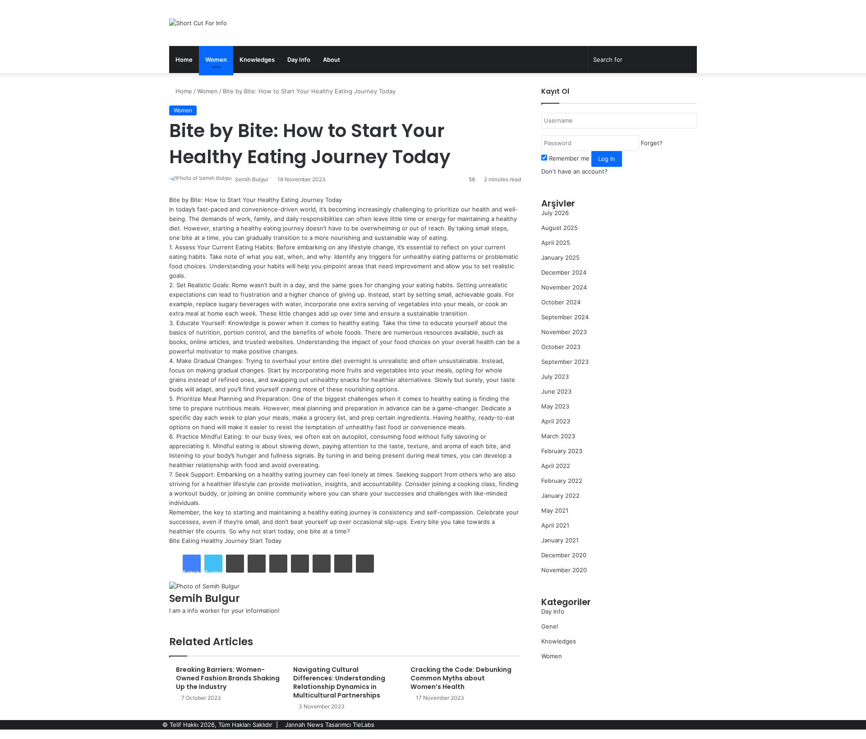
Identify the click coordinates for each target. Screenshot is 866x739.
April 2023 (555, 421)
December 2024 (563, 272)
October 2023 (560, 346)
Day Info (298, 59)
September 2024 (565, 317)
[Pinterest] (278, 564)
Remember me (569, 158)
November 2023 (564, 331)
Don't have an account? (574, 171)
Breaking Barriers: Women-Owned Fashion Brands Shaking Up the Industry (228, 678)
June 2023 (556, 391)
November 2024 (564, 287)
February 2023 (561, 450)
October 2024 (560, 302)
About (331, 59)
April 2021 (555, 525)
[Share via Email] (343, 564)
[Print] (365, 564)
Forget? (652, 143)
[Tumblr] (257, 564)
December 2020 (563, 555)
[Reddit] (300, 564)
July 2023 (555, 376)
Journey (236, 540)
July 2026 (555, 212)
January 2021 (560, 540)
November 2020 (564, 570)
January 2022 (560, 495)
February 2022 (561, 480)
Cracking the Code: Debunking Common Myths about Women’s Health (460, 678)
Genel (549, 626)
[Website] (171, 620)
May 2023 (555, 406)
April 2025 (555, 242)
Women (216, 59)
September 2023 (565, 361)
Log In (606, 158)
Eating (190, 540)
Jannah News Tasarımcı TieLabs (329, 724)
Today (273, 540)
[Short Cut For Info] (198, 23)
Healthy (212, 540)
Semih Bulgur (251, 179)
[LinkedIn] (235, 564)
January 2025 (560, 257)
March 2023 (558, 436)
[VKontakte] (322, 564)
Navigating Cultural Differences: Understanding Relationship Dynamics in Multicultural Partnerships (339, 682)
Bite (174, 540)
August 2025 (559, 227)
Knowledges (257, 59)
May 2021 (554, 510)
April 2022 (555, 465)
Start (256, 540)
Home (184, 59)
